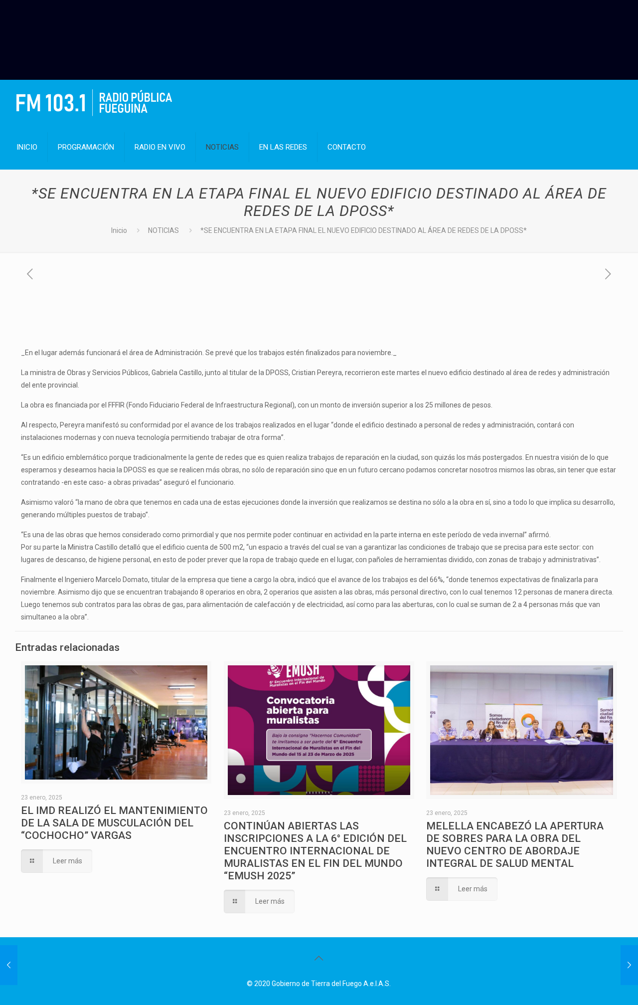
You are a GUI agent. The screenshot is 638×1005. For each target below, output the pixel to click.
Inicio (119, 230)
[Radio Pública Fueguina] (94, 102)
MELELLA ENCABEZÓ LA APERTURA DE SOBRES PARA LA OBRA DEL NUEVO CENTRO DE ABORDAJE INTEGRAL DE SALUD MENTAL (515, 844)
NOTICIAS (163, 230)
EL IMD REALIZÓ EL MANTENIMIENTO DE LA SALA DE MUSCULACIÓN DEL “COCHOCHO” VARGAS (114, 822)
